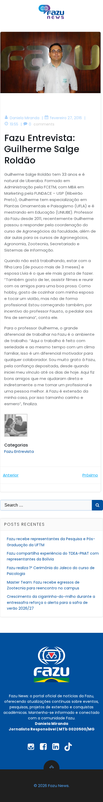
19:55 (14, 124)
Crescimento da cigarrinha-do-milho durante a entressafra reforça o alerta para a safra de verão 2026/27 (51, 602)
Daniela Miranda (24, 118)
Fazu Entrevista (19, 451)
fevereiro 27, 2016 (66, 118)
